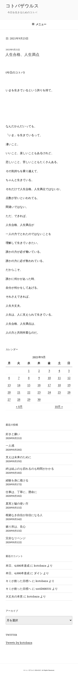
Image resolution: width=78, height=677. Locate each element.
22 (28, 392)
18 (59, 385)
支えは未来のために (18, 457)
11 (59, 378)
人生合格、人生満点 (22, 54)
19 (68, 385)
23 (39, 392)
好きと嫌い (13, 434)
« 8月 (19, 406)
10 (49, 378)
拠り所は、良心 (16, 526)
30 (39, 399)
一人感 (10, 445)
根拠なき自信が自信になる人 (24, 515)
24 (49, 392)
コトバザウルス (22, 5)
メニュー (41, 24)
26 (68, 392)
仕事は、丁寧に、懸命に (21, 492)
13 (9, 385)
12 (68, 378)
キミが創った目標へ (18, 581)
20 (9, 392)
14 (18, 385)
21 (18, 392)
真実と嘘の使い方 (17, 503)
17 (49, 385)
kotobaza (40, 565)
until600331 (43, 588)
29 (28, 399)
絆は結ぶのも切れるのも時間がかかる (30, 468)
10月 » (59, 406)
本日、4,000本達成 (18, 565)
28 (18, 399)
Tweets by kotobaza (19, 642)
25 (59, 392)
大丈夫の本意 (14, 596)
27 (9, 399)
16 (39, 385)
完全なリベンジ (16, 538)
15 (28, 385)
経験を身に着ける (17, 480)
